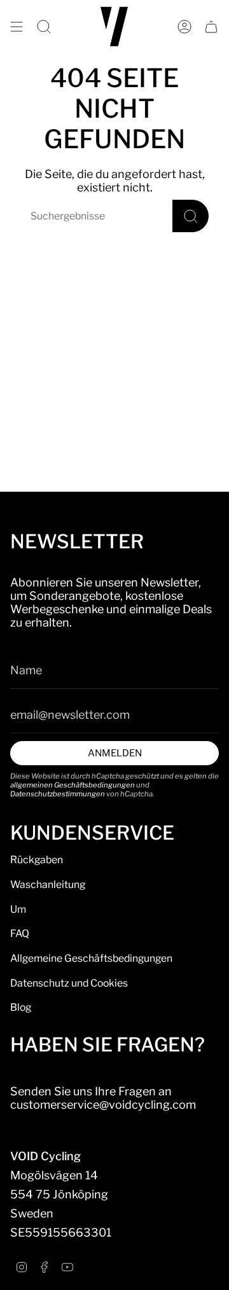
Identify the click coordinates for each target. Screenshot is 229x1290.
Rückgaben (36, 860)
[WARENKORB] (211, 26)
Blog (20, 1007)
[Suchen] (190, 216)
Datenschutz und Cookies (69, 983)
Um (18, 909)
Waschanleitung (47, 884)
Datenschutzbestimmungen (57, 793)
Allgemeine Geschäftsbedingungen (91, 958)
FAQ (19, 933)
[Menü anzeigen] (16, 26)
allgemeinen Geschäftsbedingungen (72, 784)
